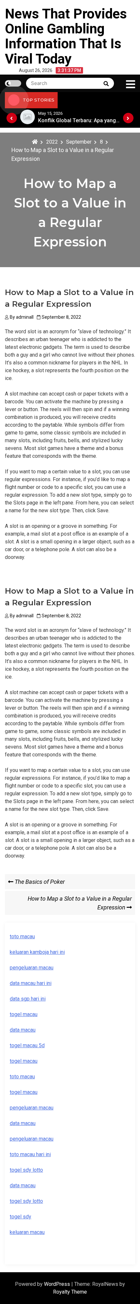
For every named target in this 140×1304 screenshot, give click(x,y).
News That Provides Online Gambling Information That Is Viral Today (66, 36)
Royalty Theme (70, 1292)
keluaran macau (27, 1232)
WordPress (57, 1284)
